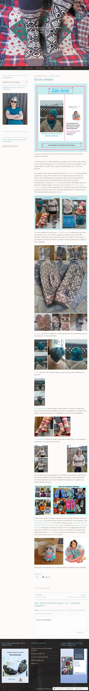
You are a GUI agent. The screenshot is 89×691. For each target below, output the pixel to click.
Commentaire (80, 632)
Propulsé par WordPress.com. (44, 689)
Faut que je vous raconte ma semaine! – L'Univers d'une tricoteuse (62, 610)
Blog (49, 68)
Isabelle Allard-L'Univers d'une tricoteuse (44, 29)
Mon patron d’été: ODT (38, 653)
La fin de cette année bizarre (77, 596)
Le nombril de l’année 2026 (39, 657)
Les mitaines (62, 232)
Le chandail (38, 439)
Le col (36, 372)
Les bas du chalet (40, 596)
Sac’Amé (56, 183)
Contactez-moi (40, 68)
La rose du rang (40, 520)
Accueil (19, 68)
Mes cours (57, 68)
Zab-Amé (69, 173)
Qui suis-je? (29, 68)
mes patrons (46, 588)
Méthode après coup (37, 660)
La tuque (37, 333)
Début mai (34, 663)
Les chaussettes (40, 408)
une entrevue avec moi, (43, 523)
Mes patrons (68, 68)
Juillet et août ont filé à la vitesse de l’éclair (41, 649)
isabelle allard (54, 76)
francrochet (50, 532)
